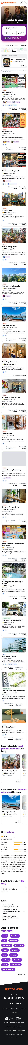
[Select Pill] (21, 2)
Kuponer (14, 1030)
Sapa (4, 955)
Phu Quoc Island (8, 969)
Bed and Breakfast (21, 1008)
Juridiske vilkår (7, 1030)
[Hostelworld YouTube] (16, 998)
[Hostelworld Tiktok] (23, 998)
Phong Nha (17, 960)
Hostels (8, 1008)
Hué (4, 940)
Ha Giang (6, 960)
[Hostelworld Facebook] (5, 998)
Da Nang (13, 955)
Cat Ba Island (16, 964)
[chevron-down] (14, 837)
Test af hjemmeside (11, 1034)
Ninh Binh (15, 950)
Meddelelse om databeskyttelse (14, 1027)
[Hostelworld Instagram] (12, 998)
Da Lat (5, 964)
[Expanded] (3, 45)
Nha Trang (13, 940)
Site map (19, 1034)
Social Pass (14, 1012)
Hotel (4, 579)
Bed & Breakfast (6, 618)
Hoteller (13, 1008)
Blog (4, 1008)
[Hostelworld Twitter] (8, 998)
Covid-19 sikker (13, 105)
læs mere (9, 71)
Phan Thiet (14, 936)
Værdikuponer (21, 1030)
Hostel (4, 90)
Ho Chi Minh (6, 945)
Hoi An (5, 950)
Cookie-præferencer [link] (14, 1037)
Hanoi (5, 936)
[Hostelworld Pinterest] (19, 998)
